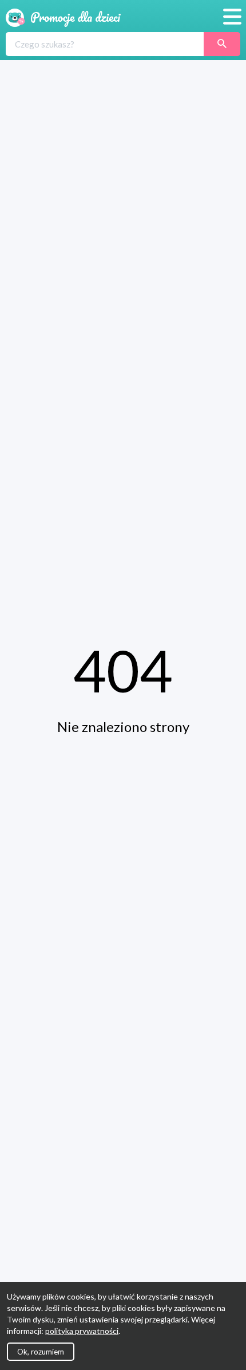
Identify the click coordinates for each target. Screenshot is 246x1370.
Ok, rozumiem (40, 1351)
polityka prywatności (81, 1331)
